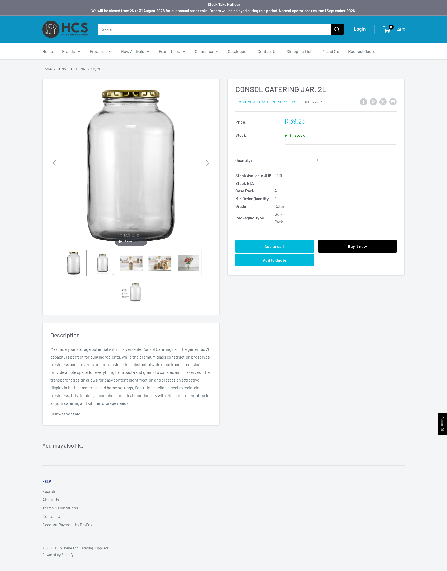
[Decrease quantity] (290, 160)
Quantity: (243, 159)
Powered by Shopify (57, 554)
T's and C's (330, 51)
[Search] (337, 29)
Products (98, 51)
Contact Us (268, 51)
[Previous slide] (54, 163)
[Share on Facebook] (363, 101)
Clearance (204, 51)
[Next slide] (208, 163)
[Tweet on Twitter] (383, 101)
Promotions (169, 51)
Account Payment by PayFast (68, 524)
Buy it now (357, 246)
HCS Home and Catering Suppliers (265, 102)
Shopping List (299, 51)
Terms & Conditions (60, 507)
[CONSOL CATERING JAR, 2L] (74, 263)
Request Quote (361, 51)
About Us (50, 499)
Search (48, 491)
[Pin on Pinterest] (373, 101)
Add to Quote (274, 259)
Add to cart (274, 246)
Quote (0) (442, 423)
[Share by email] (393, 101)
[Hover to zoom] (131, 165)
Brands (68, 51)
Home (47, 51)
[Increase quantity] (317, 160)
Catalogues (238, 51)
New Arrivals (132, 51)
